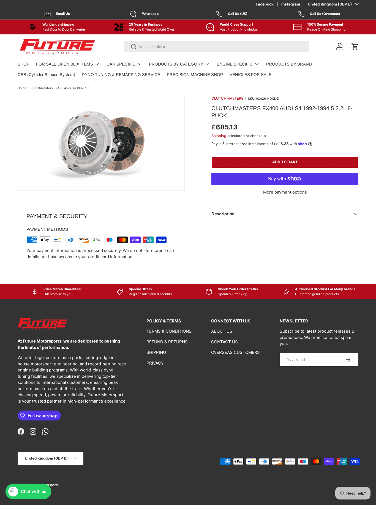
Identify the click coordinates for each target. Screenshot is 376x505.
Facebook (265, 4)
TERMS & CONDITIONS (169, 331)
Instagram (290, 4)
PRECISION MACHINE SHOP (195, 74)
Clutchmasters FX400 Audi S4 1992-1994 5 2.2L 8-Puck (62, 88)
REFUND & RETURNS (167, 341)
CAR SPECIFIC (121, 64)
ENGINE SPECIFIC (235, 64)
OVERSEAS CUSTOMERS (235, 352)
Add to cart (285, 162)
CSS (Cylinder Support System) (46, 74)
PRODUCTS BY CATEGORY (176, 64)
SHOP (23, 64)
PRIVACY (155, 363)
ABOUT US (221, 331)
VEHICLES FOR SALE (250, 74)
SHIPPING (156, 352)
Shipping (218, 136)
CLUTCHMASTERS (227, 98)
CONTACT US (224, 341)
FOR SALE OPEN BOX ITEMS (64, 64)
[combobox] (216, 46)
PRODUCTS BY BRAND (289, 64)
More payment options (285, 192)
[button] (355, 46)
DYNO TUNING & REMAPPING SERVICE (121, 74)
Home (22, 88)
